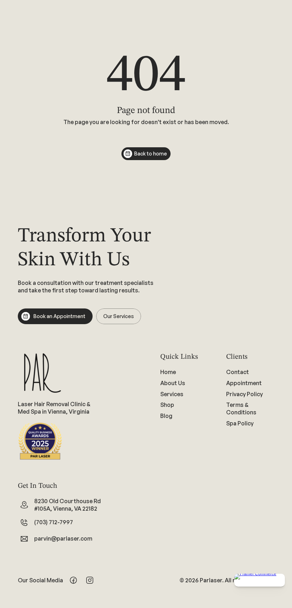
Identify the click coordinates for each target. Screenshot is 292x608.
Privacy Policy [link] (244, 394)
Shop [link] (167, 405)
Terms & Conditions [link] (241, 409)
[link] (184, 394)
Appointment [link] (244, 383)
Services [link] (171, 394)
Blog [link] (166, 415)
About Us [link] (172, 383)
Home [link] (168, 371)
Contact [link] (237, 371)
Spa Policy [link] (240, 423)
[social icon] (73, 580)
